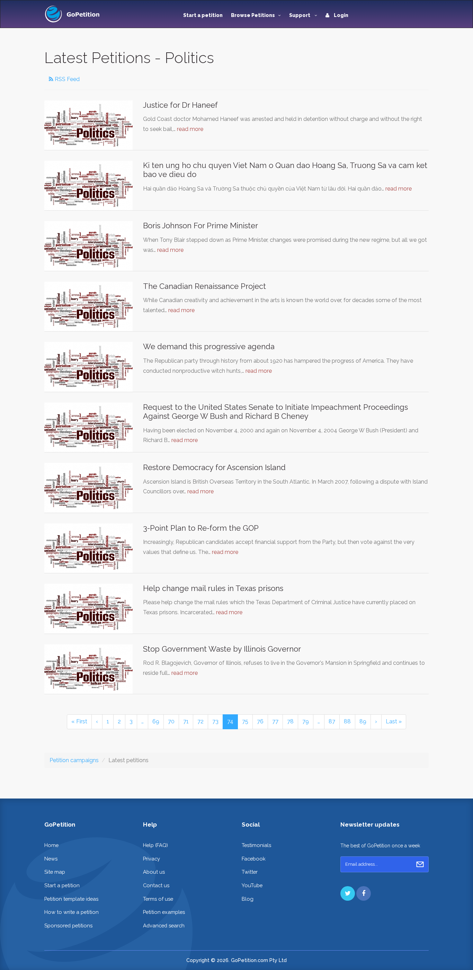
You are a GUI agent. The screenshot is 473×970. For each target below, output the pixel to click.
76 (260, 721)
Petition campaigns (74, 760)
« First (79, 721)
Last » (394, 721)
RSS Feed (66, 79)
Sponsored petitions (68, 925)
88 (347, 721)
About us (154, 872)
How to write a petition (71, 912)
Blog (247, 899)
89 (362, 721)
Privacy (151, 859)
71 (186, 721)
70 (171, 721)
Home (51, 845)
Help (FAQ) (155, 845)
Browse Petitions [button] (253, 15)
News (50, 859)
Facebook (254, 859)
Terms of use (158, 899)
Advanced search (164, 925)
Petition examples (164, 912)
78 (290, 721)
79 (305, 721)
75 (245, 721)
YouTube (252, 885)
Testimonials (256, 845)
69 (155, 721)
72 (200, 721)
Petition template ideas (71, 899)
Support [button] (300, 15)
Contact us (156, 885)
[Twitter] (347, 893)
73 (215, 721)
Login (340, 15)
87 (332, 721)
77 (275, 721)
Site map (54, 872)
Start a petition (203, 15)
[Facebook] (363, 893)
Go (420, 864)
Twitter (250, 872)
